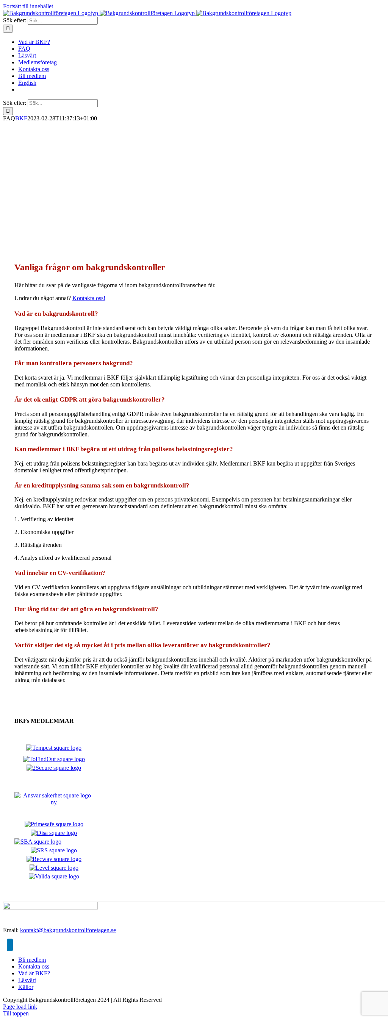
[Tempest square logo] (53, 747)
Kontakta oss (33, 966)
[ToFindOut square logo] (54, 759)
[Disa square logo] (54, 833)
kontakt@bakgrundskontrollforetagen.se (68, 930)
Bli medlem (32, 959)
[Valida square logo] (54, 876)
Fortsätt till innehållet (28, 6)
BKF (21, 118)
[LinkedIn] (10, 945)
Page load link (20, 1006)
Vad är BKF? (34, 973)
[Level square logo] (54, 867)
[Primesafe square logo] (54, 824)
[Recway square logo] (54, 859)
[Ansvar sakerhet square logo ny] (54, 802)
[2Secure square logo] (54, 768)
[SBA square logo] (37, 841)
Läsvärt (27, 980)
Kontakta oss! (88, 298)
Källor (25, 987)
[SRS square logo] (54, 850)
